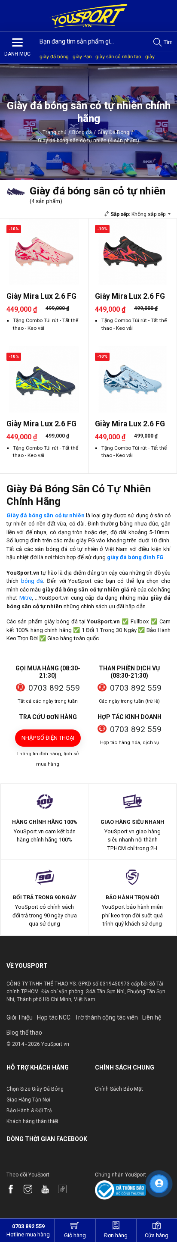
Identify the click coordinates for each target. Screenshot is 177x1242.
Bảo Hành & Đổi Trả (29, 1110)
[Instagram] (32, 1190)
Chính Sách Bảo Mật (119, 1089)
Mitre (25, 597)
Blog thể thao (24, 1032)
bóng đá (32, 581)
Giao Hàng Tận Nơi (28, 1100)
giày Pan (82, 56)
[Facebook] (15, 1190)
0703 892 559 (54, 688)
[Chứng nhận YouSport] (120, 1189)
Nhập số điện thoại (47, 738)
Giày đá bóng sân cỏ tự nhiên (45, 515)
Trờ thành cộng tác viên (106, 1017)
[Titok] (66, 1190)
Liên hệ (151, 1017)
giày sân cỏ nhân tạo (118, 56)
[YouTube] (49, 1190)
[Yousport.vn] (88, 15)
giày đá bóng (54, 56)
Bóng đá (82, 132)
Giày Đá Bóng (113, 132)
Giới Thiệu (19, 1017)
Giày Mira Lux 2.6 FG (41, 296)
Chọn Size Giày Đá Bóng (35, 1089)
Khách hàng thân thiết (32, 1121)
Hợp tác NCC (53, 1017)
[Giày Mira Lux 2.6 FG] (44, 252)
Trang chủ (55, 132)
